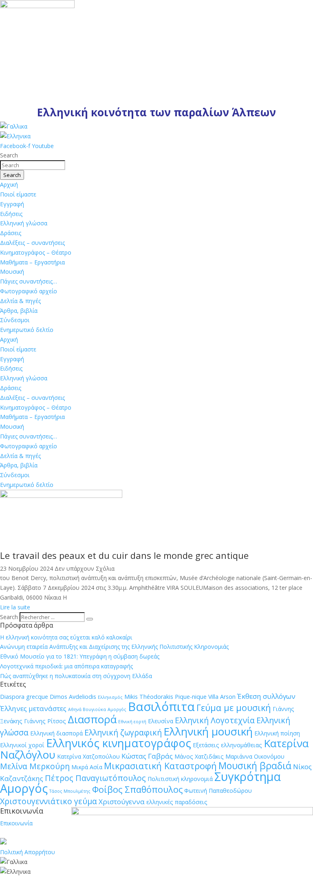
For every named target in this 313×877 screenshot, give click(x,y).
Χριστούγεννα (122, 801)
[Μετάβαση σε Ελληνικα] (15, 136)
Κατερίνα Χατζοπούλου (88, 756)
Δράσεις (10, 233)
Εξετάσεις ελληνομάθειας (227, 745)
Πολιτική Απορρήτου (27, 852)
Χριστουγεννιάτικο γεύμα (48, 801)
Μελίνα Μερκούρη (35, 766)
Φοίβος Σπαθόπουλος (137, 789)
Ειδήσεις (11, 214)
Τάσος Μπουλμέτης (69, 791)
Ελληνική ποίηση (277, 733)
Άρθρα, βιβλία (18, 310)
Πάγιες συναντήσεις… (28, 281)
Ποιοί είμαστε (18, 194)
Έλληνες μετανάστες (33, 708)
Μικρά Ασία (86, 767)
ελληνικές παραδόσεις (176, 802)
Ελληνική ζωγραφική (123, 732)
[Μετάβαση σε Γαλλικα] (13, 126)
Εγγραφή (12, 204)
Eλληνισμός (110, 697)
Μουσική (12, 271)
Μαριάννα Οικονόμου (254, 756)
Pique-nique (191, 696)
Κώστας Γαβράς (147, 756)
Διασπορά (92, 719)
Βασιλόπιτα (161, 706)
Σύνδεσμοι (14, 320)
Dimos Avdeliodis (73, 696)
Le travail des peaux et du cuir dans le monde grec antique (124, 555)
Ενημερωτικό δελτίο (26, 330)
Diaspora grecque (24, 696)
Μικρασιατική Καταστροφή (160, 766)
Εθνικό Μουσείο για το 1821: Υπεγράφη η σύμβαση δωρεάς (79, 656)
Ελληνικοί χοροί (22, 745)
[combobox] (32, 165)
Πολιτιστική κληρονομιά (180, 779)
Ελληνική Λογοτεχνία (215, 720)
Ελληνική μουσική (208, 731)
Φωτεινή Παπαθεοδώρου (218, 790)
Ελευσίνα (160, 721)
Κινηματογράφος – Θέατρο (35, 252)
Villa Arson (222, 696)
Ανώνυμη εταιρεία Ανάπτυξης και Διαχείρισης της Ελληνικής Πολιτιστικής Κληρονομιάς (114, 646)
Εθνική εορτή (132, 721)
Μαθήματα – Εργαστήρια (32, 262)
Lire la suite (15, 607)
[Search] (89, 619)
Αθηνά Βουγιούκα (87, 709)
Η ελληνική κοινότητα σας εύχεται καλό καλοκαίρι (66, 637)
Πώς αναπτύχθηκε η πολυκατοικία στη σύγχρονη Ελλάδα (76, 676)
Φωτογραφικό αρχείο (28, 291)
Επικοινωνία (16, 823)
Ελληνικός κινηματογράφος (118, 742)
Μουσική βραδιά (254, 765)
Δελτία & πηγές (20, 301)
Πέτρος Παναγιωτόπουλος (95, 777)
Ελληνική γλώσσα (23, 223)
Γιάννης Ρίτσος (45, 721)
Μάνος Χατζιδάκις (199, 756)
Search (9, 617)
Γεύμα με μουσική (233, 707)
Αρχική (9, 184)
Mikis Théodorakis (148, 696)
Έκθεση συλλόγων (266, 696)
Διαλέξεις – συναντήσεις (32, 243)
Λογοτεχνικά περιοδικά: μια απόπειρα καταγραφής (66, 666)
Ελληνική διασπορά (56, 733)
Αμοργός (117, 709)
